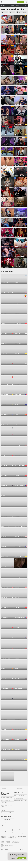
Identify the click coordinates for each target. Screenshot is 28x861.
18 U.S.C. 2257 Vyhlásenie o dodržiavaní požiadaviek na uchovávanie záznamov (12, 850)
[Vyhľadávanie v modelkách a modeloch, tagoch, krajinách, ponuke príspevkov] (26, 5)
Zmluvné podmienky (5, 800)
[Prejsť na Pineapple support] (2, 845)
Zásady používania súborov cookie (7, 806)
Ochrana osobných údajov (6, 797)
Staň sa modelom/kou (19, 795)
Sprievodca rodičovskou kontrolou (6, 809)
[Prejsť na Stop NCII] (9, 845)
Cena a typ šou (22, 12)
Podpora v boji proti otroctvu (7, 812)
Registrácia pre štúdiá (18, 798)
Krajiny (13, 12)
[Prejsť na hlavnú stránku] (8, 1)
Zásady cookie (19, 855)
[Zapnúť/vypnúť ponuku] (1, 2)
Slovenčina (20, 788)
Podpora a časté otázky (6, 819)
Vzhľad (5, 12)
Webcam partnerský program (20, 800)
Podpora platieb (4, 822)
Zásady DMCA (4, 802)
